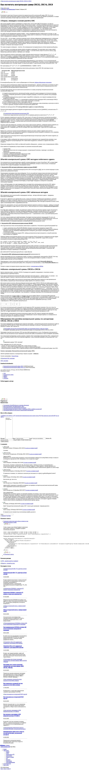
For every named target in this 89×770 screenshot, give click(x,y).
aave (8, 8)
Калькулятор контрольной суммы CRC (13, 366)
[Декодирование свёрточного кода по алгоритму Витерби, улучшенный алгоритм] (15, 729)
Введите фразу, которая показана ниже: (22, 440)
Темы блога (6, 750)
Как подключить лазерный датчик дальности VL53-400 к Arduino (13, 684)
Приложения (9, 761)
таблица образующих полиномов (42, 82)
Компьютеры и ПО (10, 754)
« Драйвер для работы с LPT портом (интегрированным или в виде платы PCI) (21, 415)
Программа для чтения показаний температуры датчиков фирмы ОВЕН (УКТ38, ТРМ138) (13, 666)
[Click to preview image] (16, 1)
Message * (3, 438)
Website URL (48, 438)
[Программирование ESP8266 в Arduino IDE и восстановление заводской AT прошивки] (15, 624)
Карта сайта (6, 765)
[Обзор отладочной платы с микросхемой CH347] (15, 607)
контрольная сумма (8, 374)
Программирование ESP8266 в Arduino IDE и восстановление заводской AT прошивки (14, 628)
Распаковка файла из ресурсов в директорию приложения (18, 410)
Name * (14, 438)
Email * (31, 438)
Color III (8, 768)
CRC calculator (4, 360)
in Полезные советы (8, 554)
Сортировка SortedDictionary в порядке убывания (16, 405)
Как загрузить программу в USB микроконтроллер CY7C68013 (12, 715)
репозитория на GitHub (37, 266)
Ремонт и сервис (10, 757)
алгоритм (5, 378)
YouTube (8, 515)
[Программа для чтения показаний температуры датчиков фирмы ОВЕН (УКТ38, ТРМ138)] (15, 661)
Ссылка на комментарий (31, 448)
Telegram (3, 515)
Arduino (7, 752)
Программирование (10, 9)
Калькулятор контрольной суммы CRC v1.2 (14, 367)
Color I (2, 768)
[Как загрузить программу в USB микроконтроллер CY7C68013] (15, 711)
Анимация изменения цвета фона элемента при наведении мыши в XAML (15, 522)
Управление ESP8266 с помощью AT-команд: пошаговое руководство (13, 593)
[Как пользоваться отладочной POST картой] (15, 694)
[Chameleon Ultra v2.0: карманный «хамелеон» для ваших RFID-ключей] (15, 643)
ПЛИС (7, 753)
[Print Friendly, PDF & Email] (4, 12)
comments (3, 9)
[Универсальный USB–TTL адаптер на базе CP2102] (15, 570)
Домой (4, 749)
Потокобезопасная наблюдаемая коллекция (14, 407)
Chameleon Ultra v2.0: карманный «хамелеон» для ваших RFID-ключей (13, 646)
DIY (7, 758)
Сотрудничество (7, 763)
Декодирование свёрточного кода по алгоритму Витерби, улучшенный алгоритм (13, 733)
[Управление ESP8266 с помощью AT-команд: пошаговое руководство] (15, 589)
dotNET (5, 375)
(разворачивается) (21, 254)
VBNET (5, 377)
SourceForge (15, 356)
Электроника (9, 755)
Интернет (8, 759)
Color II (5, 768)
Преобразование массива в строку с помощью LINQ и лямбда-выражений (22, 409)
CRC (4, 373)
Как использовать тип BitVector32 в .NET (13, 406)
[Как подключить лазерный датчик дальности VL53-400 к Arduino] (15, 680)
